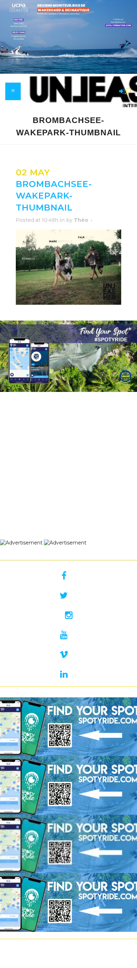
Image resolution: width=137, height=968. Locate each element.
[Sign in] (120, 92)
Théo (81, 220)
